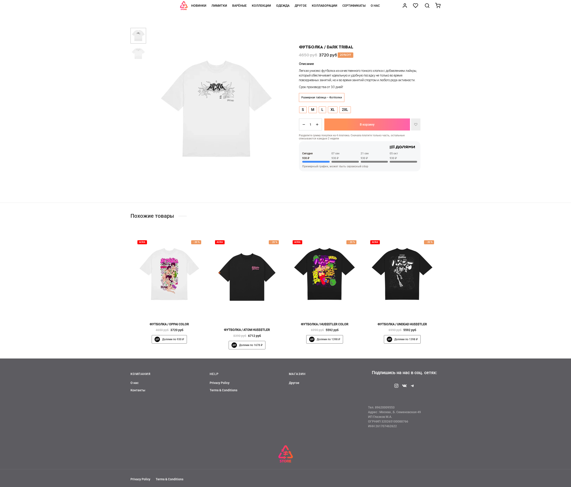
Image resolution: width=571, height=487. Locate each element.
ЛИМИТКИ (219, 5)
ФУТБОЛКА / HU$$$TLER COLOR (324, 324)
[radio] (303, 109)
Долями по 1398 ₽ (328, 339)
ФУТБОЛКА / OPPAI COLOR (169, 324)
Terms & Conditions (223, 390)
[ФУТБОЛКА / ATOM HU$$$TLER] (246, 277)
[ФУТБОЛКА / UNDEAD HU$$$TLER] (402, 274)
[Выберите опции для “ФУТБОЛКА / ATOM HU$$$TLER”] (254, 314)
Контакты (137, 390)
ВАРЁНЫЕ (239, 5)
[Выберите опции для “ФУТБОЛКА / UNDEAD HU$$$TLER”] (409, 309)
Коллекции (261, 5)
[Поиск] (427, 5)
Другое (301, 5)
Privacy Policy (220, 383)
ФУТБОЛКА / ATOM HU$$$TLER (247, 330)
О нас (375, 5)
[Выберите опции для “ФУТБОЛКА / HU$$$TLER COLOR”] (332, 309)
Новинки (198, 5)
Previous (155, 110)
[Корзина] (438, 5)
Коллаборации (324, 5)
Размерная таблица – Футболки (321, 97)
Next (277, 110)
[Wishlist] (416, 5)
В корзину (367, 124)
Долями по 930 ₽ (173, 339)
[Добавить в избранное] (415, 124)
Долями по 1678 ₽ (251, 345)
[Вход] (405, 5)
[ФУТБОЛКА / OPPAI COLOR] (169, 274)
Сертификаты (354, 5)
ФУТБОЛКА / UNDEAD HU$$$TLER (402, 324)
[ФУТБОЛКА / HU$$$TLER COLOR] (324, 274)
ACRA (142, 242)
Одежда (283, 5)
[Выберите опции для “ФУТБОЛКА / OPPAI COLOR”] (176, 309)
